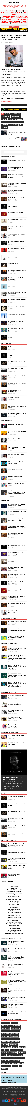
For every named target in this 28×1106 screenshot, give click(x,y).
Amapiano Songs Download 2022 (14, 893)
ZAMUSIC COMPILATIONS (8, 618)
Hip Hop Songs (5, 1057)
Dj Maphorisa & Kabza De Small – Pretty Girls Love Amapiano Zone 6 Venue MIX (17, 447)
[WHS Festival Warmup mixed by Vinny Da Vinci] (4, 944)
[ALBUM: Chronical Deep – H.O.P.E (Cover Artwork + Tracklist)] (4, 507)
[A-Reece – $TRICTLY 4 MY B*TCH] (4, 486)
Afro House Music (16, 1028)
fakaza (12, 122)
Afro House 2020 (16, 1025)
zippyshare (5, 1068)
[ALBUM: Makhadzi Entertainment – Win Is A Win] (4, 237)
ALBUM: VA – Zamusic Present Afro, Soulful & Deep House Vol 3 (17, 622)
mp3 (20, 124)
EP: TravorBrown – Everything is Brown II (16, 347)
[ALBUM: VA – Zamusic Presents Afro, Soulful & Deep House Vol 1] (4, 639)
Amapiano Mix (6, 116)
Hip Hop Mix (10, 1055)
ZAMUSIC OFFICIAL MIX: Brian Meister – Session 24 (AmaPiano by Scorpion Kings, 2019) (17, 648)
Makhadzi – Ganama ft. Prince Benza (16, 455)
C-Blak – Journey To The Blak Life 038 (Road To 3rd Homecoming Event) (16, 867)
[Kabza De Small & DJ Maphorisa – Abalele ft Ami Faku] (4, 441)
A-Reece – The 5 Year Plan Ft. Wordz (15, 477)
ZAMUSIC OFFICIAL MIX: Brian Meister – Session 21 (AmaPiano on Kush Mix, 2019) (17, 675)
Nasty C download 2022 (14, 898)
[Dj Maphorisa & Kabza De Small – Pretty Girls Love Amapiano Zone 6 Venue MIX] (4, 449)
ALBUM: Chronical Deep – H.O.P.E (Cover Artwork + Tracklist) (16, 505)
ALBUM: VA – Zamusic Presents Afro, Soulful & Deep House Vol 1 (16, 636)
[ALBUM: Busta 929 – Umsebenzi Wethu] (4, 324)
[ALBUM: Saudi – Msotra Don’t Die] (4, 309)
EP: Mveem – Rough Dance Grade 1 (17, 376)
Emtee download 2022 (14, 909)
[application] (14, 105)
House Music (19, 122)
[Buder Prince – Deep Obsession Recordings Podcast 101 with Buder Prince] (4, 991)
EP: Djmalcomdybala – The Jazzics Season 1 (17, 354)
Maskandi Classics (6, 1060)
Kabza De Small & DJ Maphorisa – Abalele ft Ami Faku (16, 439)
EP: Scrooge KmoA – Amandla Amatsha (15, 369)
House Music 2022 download (14, 932)
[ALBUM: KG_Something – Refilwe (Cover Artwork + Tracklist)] (4, 521)
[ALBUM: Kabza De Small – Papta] (4, 163)
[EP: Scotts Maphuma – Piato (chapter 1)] (4, 193)
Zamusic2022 (14, 888)
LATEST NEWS (5, 501)
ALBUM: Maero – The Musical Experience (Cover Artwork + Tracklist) (15, 535)
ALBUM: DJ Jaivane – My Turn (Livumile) (15, 329)
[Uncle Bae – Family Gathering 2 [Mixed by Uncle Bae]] (4, 1007)
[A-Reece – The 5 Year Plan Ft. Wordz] (4, 479)
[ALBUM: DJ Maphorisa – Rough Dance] (4, 244)
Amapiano (7, 113)
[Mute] (20, 105)
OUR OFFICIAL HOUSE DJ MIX (9, 643)
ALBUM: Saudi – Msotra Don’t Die (16, 307)
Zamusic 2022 (14, 886)
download (5, 122)
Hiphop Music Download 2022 (14, 919)
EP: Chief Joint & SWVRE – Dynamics (17, 383)
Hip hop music (18, 1055)
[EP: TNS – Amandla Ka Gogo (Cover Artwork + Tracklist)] (4, 514)
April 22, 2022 (5, 42)
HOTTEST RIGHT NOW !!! (8, 157)
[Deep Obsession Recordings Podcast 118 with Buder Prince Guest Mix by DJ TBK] (4, 974)
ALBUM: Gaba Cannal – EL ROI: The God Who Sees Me (17, 205)
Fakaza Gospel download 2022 (14, 923)
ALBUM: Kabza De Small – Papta (16, 160)
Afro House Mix (6, 1028)
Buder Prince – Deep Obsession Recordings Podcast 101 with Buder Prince (17, 990)
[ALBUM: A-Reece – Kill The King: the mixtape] (4, 280)
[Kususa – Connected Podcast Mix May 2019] (4, 967)
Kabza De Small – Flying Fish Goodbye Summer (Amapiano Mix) (17, 851)
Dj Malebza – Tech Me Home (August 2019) (15, 711)
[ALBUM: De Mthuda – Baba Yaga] (4, 317)
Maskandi (21, 1057)
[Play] (3, 105)
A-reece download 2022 (14, 896)
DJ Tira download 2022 (14, 911)
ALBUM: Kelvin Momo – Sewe (15, 285)
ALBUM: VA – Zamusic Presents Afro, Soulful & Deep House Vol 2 (16, 629)
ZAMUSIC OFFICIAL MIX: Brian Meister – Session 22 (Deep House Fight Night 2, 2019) (17, 667)
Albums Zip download (14, 935)
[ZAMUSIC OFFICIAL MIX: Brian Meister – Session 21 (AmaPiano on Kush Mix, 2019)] (4, 676)
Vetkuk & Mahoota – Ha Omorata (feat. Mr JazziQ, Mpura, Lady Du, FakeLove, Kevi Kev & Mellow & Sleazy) (16, 493)
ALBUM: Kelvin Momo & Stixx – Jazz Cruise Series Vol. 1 (17, 271)
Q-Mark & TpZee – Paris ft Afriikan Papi (17, 432)
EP (2, 1049)
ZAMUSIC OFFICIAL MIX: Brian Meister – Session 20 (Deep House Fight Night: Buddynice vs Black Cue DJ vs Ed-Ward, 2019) (17, 684)
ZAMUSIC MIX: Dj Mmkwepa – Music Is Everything (17, 743)
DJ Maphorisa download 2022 (14, 917)
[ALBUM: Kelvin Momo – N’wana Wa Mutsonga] (4, 186)
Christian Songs (6, 1041)
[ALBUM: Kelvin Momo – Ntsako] (4, 258)
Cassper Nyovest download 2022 (14, 899)
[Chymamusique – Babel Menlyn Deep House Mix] (4, 877)
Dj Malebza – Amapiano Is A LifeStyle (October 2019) (15, 703)
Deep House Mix (13, 1044)
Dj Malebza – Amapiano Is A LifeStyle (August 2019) (15, 725)
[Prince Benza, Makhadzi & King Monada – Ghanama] (4, 464)
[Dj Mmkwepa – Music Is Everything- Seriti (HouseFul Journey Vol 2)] (4, 738)
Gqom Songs (22, 1052)
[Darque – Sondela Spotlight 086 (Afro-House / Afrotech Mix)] (4, 846)
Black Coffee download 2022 (14, 912)
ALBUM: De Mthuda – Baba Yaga (16, 314)
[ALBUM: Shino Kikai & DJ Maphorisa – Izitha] (4, 302)
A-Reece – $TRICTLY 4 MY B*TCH (16, 483)
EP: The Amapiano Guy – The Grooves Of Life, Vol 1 (15, 168)
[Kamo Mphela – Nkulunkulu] (4, 472)
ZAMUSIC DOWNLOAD (6, 34)
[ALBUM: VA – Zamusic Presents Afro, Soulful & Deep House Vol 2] (4, 631)
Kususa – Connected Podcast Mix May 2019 (16, 965)
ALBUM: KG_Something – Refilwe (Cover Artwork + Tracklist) (16, 519)
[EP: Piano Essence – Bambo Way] (4, 364)
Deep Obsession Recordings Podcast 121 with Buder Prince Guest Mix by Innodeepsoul (16, 957)
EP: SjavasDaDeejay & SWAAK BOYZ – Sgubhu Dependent (17, 220)
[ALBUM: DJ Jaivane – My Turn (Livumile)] (4, 331)
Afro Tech (4, 1031)
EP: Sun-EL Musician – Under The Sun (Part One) (16, 198)
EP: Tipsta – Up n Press (14, 397)
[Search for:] (14, 152)
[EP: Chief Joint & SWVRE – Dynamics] (4, 386)
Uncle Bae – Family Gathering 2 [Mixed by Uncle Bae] (16, 1005)
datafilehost (18, 119)
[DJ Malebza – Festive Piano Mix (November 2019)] (4, 698)
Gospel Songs (5, 1052)
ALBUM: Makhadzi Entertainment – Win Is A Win (17, 234)
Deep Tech (15, 1047)
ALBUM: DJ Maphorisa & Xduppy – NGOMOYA (16, 249)
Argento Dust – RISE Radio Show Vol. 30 (16, 998)
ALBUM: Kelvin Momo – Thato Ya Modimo (16, 227)
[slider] (24, 105)
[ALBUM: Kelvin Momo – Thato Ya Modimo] (4, 229)
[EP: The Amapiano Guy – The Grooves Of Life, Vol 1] (4, 170)
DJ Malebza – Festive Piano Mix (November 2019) (16, 696)
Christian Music (16, 1039)
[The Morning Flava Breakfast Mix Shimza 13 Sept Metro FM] (4, 951)
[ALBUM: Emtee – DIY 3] (4, 266)
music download (14, 907)
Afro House (14, 1023)
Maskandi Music (6, 1063)
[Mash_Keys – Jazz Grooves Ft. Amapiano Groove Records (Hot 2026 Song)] (4, 177)
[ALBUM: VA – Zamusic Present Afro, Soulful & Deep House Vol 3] (4, 624)
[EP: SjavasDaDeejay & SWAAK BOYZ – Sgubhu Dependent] (4, 222)
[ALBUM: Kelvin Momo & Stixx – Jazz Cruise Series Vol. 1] (4, 273)
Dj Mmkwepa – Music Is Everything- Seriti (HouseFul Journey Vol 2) (17, 736)
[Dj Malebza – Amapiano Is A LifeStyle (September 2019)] (4, 720)
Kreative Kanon (14, 1095)
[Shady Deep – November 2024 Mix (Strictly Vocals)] (4, 861)
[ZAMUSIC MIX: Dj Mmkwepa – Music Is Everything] (4, 745)
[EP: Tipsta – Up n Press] (4, 400)
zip (20, 1066)
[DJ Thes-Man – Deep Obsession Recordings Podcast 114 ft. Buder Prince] (4, 983)
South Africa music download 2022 (14, 906)
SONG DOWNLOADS (18, 34)
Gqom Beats (14, 1052)
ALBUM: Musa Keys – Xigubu (15, 212)
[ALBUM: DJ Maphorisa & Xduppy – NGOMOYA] (4, 251)
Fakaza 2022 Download (14, 915)
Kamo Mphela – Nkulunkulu (15, 469)
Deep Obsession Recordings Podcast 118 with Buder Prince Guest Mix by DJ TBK (16, 973)
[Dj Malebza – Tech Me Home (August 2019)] (4, 713)
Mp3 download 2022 (14, 902)
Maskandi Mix (16, 1060)
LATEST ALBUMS (6, 343)
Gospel (12, 1049)
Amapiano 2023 (14, 1033)
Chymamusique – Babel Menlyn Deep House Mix (16, 874)
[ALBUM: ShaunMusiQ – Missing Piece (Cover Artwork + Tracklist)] (4, 529)
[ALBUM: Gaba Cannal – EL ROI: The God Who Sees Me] (4, 208)
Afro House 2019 (6, 1025)
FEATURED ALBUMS (6, 542)
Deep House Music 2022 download (14, 933)
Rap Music (8, 1066)
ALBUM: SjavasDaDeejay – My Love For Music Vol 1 (17, 293)
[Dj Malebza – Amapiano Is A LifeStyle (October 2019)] (4, 706)
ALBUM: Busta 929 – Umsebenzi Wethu (16, 322)
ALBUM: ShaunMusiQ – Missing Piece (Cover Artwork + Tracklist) (16, 526)
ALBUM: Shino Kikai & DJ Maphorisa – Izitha (17, 300)
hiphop (4, 1055)
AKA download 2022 (14, 901)
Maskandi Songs (16, 1063)
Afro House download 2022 (14, 920)
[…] (12, 788)
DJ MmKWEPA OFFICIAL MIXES (9, 732)
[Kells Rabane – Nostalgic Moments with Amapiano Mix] (4, 1014)
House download (14, 927)
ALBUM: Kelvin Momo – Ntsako (16, 256)
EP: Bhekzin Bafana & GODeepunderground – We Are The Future (17, 406)
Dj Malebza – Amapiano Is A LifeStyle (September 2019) (15, 718)
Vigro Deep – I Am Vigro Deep (15, 424)
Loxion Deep (5, 124)
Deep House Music (6, 1047)
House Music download (14, 928)
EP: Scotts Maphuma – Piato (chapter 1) (15, 191)
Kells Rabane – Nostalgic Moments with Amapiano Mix (17, 1012)
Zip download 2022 (14, 904)
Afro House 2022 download (14, 930)
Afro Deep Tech (5, 1023)
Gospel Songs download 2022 (14, 922)
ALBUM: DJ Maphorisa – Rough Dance (16, 242)
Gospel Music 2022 (14, 925)
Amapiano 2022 (16, 113)
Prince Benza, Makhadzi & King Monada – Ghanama (16, 462)
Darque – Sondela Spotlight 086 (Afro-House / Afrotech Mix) (16, 844)
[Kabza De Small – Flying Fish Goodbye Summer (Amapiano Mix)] (4, 854)
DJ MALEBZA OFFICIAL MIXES (9, 692)
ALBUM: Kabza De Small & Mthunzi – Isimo (17, 336)
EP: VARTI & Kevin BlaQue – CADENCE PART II (15, 391)
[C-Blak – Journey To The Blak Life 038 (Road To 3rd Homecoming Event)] (4, 868)
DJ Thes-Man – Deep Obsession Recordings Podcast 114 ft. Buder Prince (16, 982)
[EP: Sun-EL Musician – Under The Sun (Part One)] (4, 200)
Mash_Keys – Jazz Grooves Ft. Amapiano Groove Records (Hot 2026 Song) (16, 176)
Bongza (4, 119)
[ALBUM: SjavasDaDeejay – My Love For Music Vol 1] (4, 295)
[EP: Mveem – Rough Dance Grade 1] (4, 378)
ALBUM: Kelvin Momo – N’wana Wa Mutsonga (17, 183)
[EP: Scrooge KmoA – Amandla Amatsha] (4, 371)
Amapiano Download (14, 894)
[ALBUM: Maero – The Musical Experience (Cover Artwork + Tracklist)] (4, 536)
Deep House (5, 1044)
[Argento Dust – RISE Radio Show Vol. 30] (4, 1000)
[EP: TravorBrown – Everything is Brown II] (4, 349)
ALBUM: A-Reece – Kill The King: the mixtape (16, 278)
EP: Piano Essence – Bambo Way (16, 361)
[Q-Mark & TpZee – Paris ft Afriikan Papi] (4, 434)
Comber (11, 119)
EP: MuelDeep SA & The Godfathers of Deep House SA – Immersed (17, 414)
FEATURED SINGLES (6, 421)
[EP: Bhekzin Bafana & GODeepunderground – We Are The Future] (4, 407)
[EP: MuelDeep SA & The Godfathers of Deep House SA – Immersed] (4, 416)
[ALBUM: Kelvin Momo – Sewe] (4, 288)
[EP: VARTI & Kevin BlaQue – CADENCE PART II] (4, 393)
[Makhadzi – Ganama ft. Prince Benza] (4, 457)
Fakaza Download (14, 914)
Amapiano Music (16, 116)
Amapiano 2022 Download (14, 891)
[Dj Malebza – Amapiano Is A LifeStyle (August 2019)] (4, 727)
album (10, 1031)
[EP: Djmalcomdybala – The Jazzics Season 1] (4, 357)
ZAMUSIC (12, 42)
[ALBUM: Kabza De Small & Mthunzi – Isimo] (4, 338)
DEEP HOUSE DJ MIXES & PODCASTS (11, 938)
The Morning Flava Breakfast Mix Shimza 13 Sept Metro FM (16, 949)
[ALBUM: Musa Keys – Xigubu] (4, 215)
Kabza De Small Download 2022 (14, 890)
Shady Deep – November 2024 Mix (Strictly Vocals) (16, 859)
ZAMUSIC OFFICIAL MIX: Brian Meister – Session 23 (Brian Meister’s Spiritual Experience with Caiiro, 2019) (17, 657)
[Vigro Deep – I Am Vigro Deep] (4, 427)
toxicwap (5, 127)
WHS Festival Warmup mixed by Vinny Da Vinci (16, 942)
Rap (3, 1066)
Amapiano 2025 (5, 1036)
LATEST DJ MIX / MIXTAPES (8, 840)
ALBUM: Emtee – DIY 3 (13, 263)
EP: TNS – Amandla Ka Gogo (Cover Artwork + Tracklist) (17, 512)
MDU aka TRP (14, 124)
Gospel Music (19, 1049)
